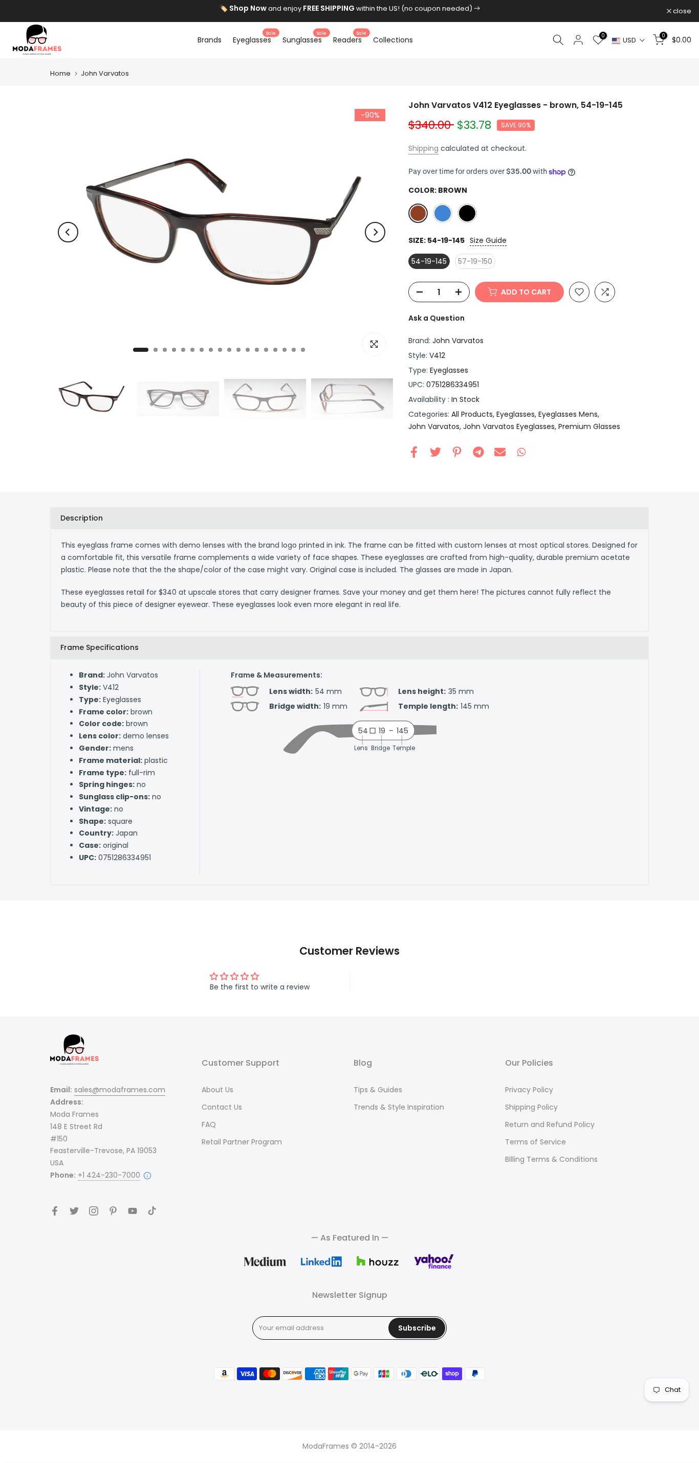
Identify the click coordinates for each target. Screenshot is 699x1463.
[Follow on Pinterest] (113, 1211)
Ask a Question (436, 318)
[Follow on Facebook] (54, 1211)
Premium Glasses (589, 426)
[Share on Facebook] (414, 452)
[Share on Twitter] (435, 452)
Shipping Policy (531, 1107)
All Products (472, 414)
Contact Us (222, 1107)
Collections (393, 40)
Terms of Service (535, 1142)
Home (60, 73)
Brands (210, 40)
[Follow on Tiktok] (152, 1211)
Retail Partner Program (242, 1142)
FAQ (209, 1124)
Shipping (423, 148)
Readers (349, 39)
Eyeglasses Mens (568, 414)
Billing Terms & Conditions (551, 1159)
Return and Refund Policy (550, 1124)
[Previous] (68, 232)
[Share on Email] (500, 452)
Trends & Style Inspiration (399, 1107)
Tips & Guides (378, 1090)
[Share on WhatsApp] (521, 452)
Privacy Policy (529, 1090)
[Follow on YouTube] (132, 1211)
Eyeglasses (254, 39)
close (22, 11)
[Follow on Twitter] (74, 1211)
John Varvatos (105, 73)
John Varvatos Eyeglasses (509, 426)
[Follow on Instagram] (93, 1211)
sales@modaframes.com (119, 1090)
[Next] (375, 232)
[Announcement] (349, 9)
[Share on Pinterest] (457, 452)
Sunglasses (304, 39)
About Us (217, 1090)
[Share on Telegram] (478, 452)
